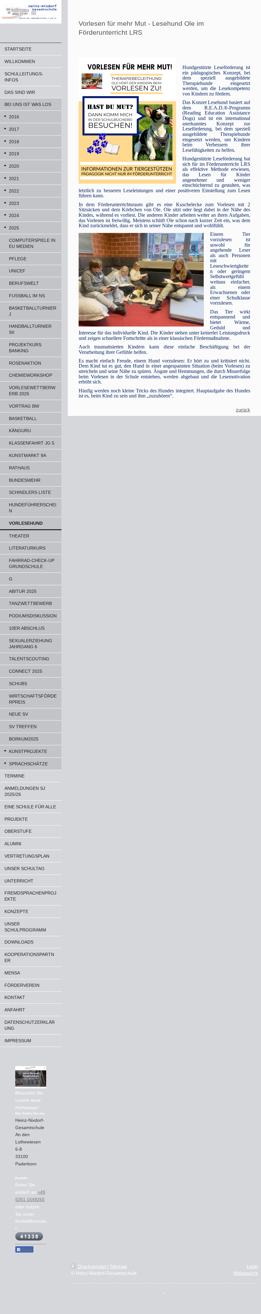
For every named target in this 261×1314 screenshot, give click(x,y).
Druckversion (92, 1266)
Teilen (26, 1249)
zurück (243, 409)
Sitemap (118, 1266)
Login (252, 1266)
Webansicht (245, 1273)
